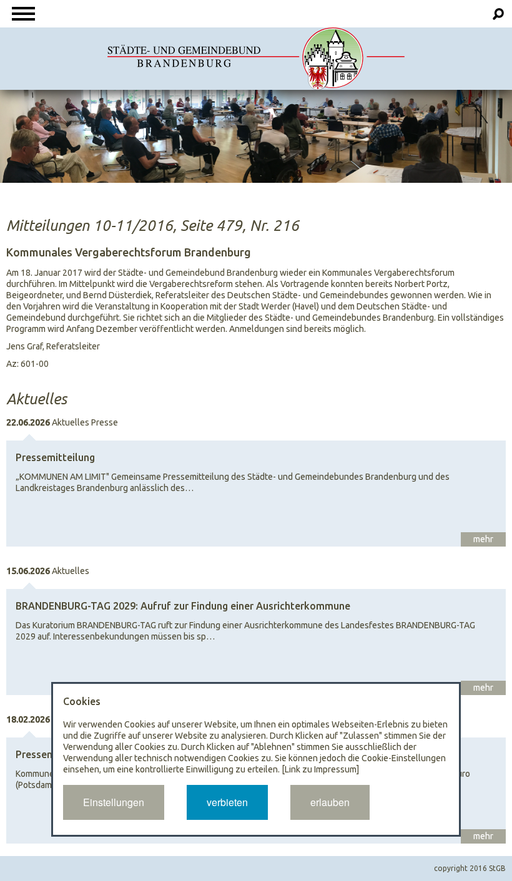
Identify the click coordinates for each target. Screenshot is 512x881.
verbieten (227, 802)
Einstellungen (113, 802)
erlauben (330, 802)
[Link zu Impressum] (320, 769)
